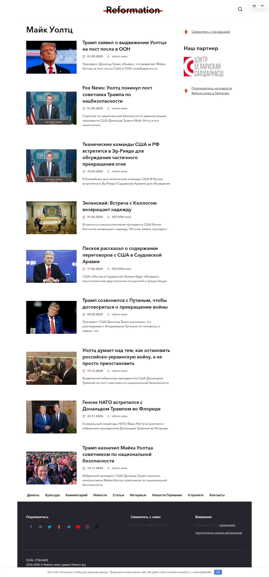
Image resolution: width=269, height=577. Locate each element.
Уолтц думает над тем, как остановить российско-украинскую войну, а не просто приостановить (126, 357)
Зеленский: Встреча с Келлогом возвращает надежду (120, 206)
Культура (52, 495)
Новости (100, 495)
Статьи (118, 495)
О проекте (196, 495)
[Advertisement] (213, 163)
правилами (227, 525)
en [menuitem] (262, 5)
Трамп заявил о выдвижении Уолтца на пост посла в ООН (124, 46)
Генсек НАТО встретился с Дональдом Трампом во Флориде (122, 406)
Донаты (33, 495)
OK (218, 572)
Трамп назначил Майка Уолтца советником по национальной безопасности (118, 454)
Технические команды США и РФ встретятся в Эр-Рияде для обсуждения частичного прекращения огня (121, 154)
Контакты (217, 495)
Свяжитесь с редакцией (211, 32)
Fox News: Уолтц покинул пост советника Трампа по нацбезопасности (117, 94)
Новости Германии (167, 495)
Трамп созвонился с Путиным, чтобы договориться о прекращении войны (125, 304)
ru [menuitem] (254, 5)
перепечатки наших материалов (218, 532)
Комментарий (76, 495)
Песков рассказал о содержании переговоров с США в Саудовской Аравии (122, 255)
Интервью (138, 495)
